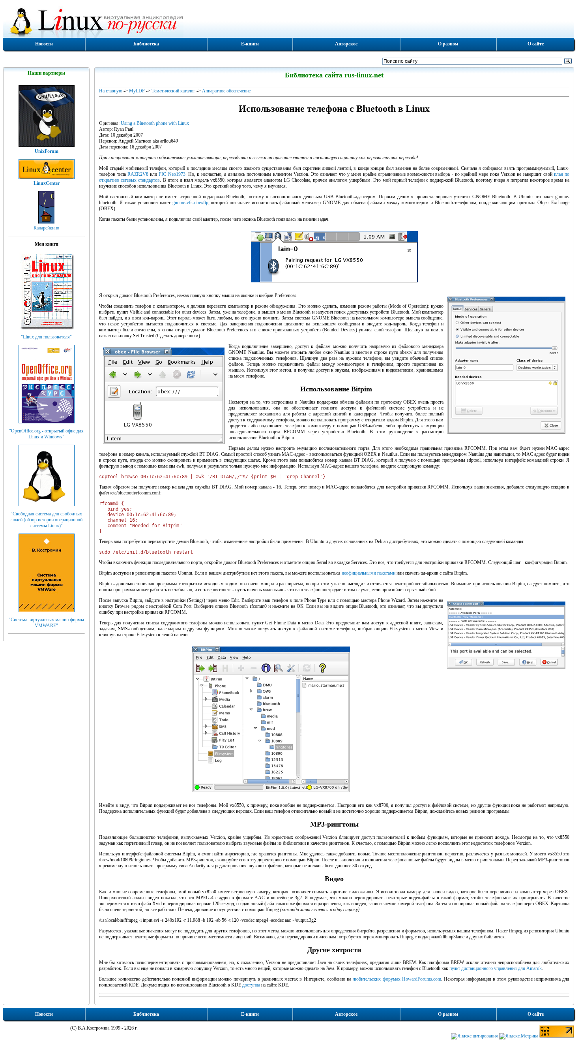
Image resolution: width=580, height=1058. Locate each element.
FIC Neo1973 (172, 174)
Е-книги (250, 44)
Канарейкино (46, 228)
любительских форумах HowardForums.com (397, 979)
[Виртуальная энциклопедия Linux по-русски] (288, 21)
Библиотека (146, 44)
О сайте (536, 44)
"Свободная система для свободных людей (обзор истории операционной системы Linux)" (46, 519)
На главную (110, 91)
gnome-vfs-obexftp (190, 202)
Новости (44, 44)
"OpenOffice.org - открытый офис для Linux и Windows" (46, 434)
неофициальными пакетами (368, 573)
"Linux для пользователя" (46, 337)
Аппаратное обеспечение (226, 91)
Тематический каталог (173, 91)
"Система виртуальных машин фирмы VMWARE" (46, 622)
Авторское (346, 44)
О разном (448, 44)
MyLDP (137, 91)
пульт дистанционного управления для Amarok (495, 968)
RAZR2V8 (137, 174)
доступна (251, 985)
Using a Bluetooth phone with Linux (155, 123)
